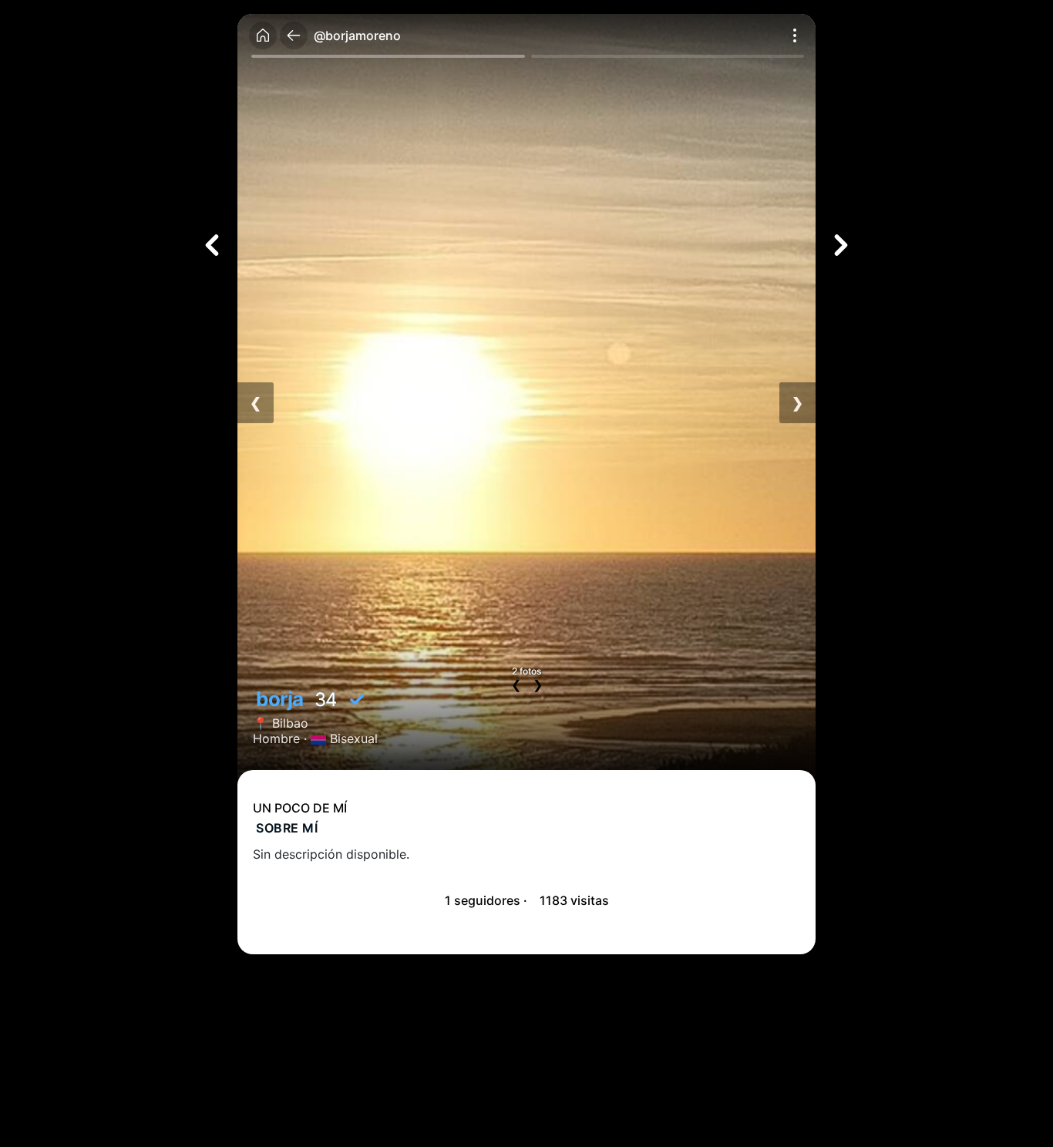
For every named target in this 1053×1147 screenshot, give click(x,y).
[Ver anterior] (212, 245)
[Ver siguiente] (841, 245)
